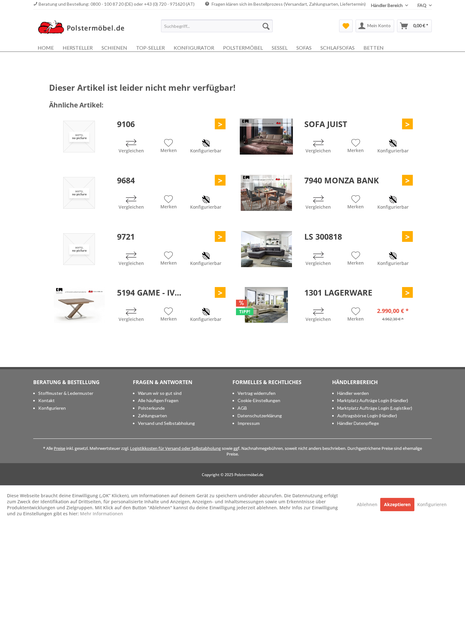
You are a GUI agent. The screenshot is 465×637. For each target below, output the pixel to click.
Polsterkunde (151, 408)
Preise (59, 448)
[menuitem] (217, 26)
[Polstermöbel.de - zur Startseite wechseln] (84, 27)
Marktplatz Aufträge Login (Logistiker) (374, 408)
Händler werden (353, 393)
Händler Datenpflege (358, 423)
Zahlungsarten (152, 415)
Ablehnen (368, 504)
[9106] (79, 137)
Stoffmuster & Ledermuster (65, 393)
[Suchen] (266, 26)
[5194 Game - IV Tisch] (79, 305)
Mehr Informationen (101, 514)
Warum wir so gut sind (160, 393)
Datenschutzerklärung (260, 415)
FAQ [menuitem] (422, 5)
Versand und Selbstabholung (166, 423)
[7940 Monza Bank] (266, 193)
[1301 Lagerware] (266, 305)
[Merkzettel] (346, 26)
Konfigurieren (52, 408)
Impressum (249, 423)
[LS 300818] (266, 249)
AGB (242, 408)
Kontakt (46, 400)
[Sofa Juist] (266, 137)
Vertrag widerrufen (257, 393)
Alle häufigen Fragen (158, 400)
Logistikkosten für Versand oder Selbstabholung (175, 448)
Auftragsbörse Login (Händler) (367, 415)
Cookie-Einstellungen (259, 400)
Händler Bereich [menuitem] (387, 5)
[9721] (79, 249)
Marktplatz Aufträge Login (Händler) (372, 400)
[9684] (79, 193)
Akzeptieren (397, 504)
